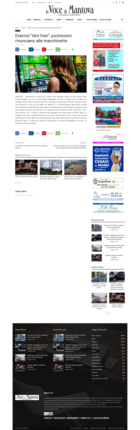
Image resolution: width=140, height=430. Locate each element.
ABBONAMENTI (73, 418)
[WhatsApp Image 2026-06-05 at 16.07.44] (108, 131)
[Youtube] (123, 2)
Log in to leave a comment (24, 195)
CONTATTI (48, 418)
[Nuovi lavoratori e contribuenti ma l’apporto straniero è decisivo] (75, 167)
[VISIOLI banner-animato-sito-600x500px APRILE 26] (108, 171)
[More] (72, 49)
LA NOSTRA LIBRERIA (100, 418)
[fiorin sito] (108, 212)
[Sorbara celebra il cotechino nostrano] (26, 167)
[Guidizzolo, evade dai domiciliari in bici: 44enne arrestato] (97, 248)
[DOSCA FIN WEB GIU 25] (108, 103)
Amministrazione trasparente (116, 428)
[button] (122, 20)
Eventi (59, 20)
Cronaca (36, 20)
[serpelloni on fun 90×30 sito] (108, 188)
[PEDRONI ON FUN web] (108, 40)
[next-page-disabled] (20, 183)
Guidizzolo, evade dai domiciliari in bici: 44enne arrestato (99, 306)
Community (57, 2)
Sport (79, 20)
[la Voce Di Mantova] (70, 10)
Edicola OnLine (42, 2)
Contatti (50, 2)
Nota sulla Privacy (76, 428)
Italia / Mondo (92, 20)
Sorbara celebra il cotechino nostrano (26, 176)
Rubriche (69, 20)
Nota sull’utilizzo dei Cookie (98, 428)
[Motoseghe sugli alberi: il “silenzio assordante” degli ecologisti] (51, 167)
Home (34, 2)
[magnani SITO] (108, 143)
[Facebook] (113, 2)
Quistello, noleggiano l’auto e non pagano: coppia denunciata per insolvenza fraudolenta (114, 237)
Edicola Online (105, 20)
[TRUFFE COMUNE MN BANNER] (108, 71)
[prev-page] (16, 183)
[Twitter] (119, 2)
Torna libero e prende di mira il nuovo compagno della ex (31, 147)
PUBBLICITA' (86, 418)
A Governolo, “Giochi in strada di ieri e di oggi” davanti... (99, 285)
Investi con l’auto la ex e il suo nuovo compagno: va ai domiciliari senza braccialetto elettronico (70, 147)
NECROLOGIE (59, 418)
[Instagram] (116, 2)
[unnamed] (108, 200)
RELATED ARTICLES (22, 155)
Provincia (48, 20)
